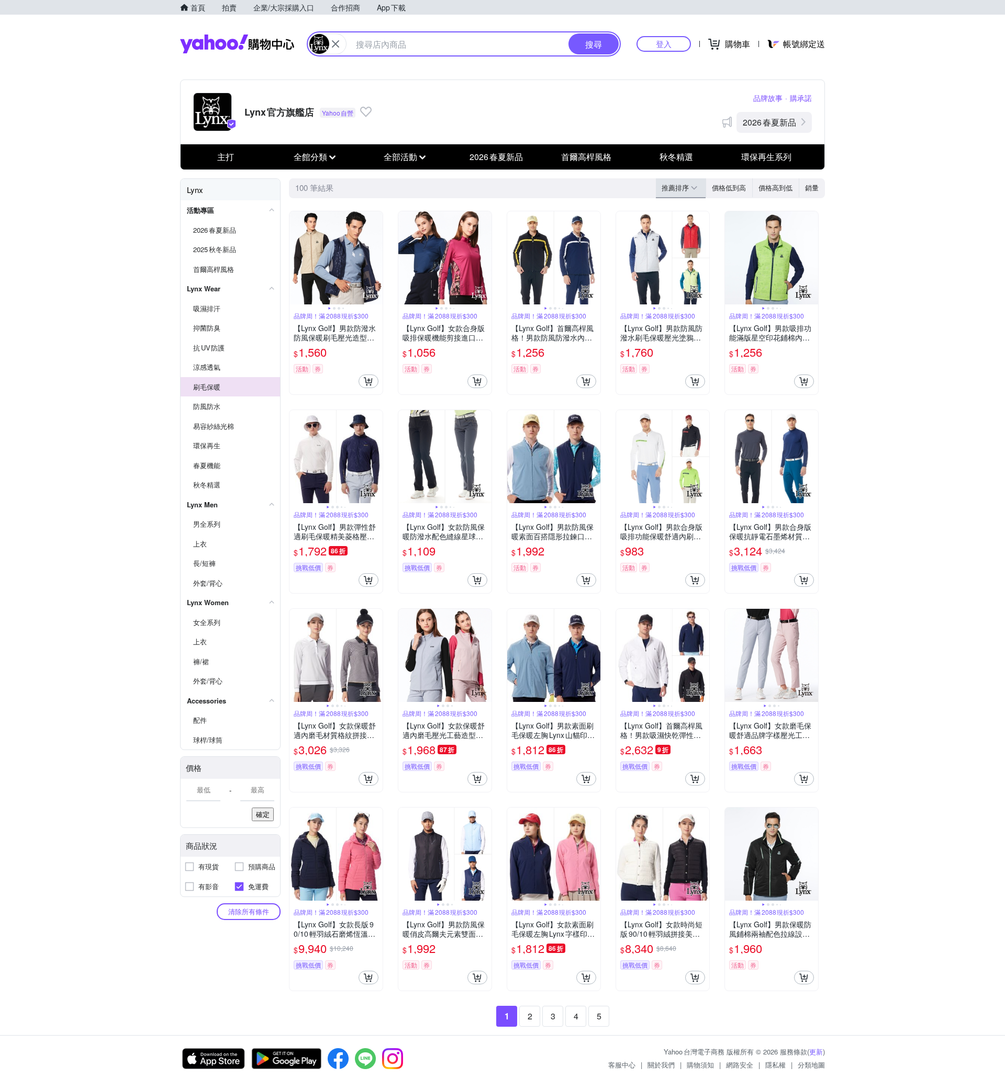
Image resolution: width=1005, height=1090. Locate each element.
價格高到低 (775, 187)
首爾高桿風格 (586, 157)
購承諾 (801, 98)
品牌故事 (768, 98)
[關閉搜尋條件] (335, 44)
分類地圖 (811, 1065)
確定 (263, 814)
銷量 (812, 187)
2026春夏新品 (769, 122)
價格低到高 (729, 187)
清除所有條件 (248, 911)
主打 (225, 157)
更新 (816, 1052)
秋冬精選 (676, 157)
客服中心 (621, 1065)
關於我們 (661, 1065)
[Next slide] (376, 258)
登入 (664, 43)
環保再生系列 (766, 157)
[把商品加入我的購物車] (368, 381)
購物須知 (700, 1065)
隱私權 (775, 1065)
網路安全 (739, 1065)
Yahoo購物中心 (237, 43)
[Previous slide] (296, 258)
